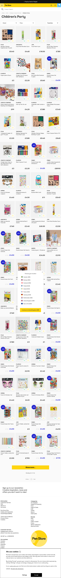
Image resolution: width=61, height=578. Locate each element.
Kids (7, 13)
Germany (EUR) (27, 294)
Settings (24, 575)
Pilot (32, 518)
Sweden (3, 541)
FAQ (2, 504)
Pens (32, 506)
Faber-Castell (34, 521)
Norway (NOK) (26, 280)
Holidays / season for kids (15, 13)
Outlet (32, 510)
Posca (32, 523)
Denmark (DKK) (27, 283)
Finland (3, 546)
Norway (3, 542)
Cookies (3, 519)
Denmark (3, 544)
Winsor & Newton (35, 524)
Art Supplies (34, 502)
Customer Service (6, 502)
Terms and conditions (6, 516)
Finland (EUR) (26, 286)
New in (33, 512)
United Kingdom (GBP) (29, 300)
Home (3, 13)
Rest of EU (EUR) (27, 303)
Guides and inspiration (7, 512)
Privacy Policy (4, 518)
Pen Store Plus (5, 510)
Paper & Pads (34, 507)
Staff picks (34, 513)
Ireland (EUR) (26, 289)
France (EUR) (26, 291)
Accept (36, 575)
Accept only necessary (17, 568)
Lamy (32, 520)
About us (3, 505)
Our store (3, 507)
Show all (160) (35, 526)
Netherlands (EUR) (28, 297)
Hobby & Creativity (36, 504)
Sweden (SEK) (26, 277)
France (2, 547)
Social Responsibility (6, 513)
